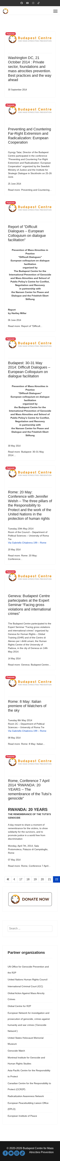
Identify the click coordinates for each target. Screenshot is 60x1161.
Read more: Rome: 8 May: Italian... (26, 744)
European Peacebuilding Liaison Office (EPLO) (28, 1106)
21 (49, 879)
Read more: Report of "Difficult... (25, 326)
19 (35, 879)
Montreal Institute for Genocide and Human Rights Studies (26, 1060)
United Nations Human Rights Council (27, 979)
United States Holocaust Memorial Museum (26, 1040)
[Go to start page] (8, 879)
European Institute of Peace (22, 1116)
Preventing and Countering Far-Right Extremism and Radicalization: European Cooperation (29, 135)
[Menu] (55, 11)
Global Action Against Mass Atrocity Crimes (26, 996)
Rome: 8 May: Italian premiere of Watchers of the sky (27, 705)
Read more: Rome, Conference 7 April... (29, 866)
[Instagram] (33, 3)
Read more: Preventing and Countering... (30, 190)
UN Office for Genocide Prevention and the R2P (28, 969)
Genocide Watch (16, 1050)
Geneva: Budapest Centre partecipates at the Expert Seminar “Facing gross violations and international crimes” (29, 605)
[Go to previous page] (14, 879)
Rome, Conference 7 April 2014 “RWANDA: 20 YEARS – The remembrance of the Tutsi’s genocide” (30, 790)
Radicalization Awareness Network (26, 1096)
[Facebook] (21, 3)
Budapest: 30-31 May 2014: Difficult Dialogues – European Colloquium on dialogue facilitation (29, 369)
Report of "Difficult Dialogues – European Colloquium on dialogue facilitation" (27, 233)
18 (28, 879)
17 (20, 879)
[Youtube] (27, 3)
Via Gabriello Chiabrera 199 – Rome (27, 542)
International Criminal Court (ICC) (25, 986)
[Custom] (39, 3)
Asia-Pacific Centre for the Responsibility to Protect (29, 1073)
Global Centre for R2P (19, 1006)
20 (42, 879)
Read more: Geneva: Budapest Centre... (29, 664)
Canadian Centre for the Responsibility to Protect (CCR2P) (29, 1086)
